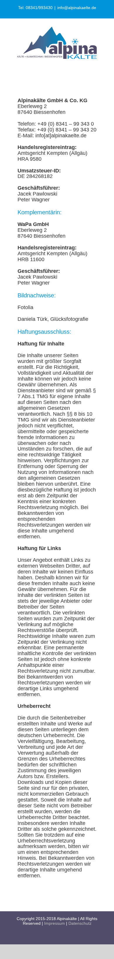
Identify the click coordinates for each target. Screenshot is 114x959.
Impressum (54, 923)
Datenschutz (79, 923)
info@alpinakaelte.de (76, 7)
